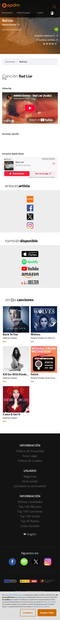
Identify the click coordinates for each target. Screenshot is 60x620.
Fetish (34, 374)
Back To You (10, 334)
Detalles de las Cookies (40, 606)
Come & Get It (11, 414)
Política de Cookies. (49, 602)
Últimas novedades (30, 502)
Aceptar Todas (47, 612)
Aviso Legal (30, 456)
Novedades (10, 61)
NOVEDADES (7, 13)
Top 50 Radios (30, 521)
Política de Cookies (30, 461)
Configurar (28, 612)
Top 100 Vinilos (30, 516)
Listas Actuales (30, 526)
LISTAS (40, 13)
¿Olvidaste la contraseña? (30, 486)
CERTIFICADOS (23, 13)
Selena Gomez (9, 24)
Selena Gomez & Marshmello (45, 338)
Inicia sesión (53, 13)
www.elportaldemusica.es (14, 595)
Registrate (30, 476)
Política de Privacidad (30, 451)
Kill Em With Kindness (16, 374)
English (31, 534)
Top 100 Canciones (30, 511)
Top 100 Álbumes (30, 507)
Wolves (35, 334)
